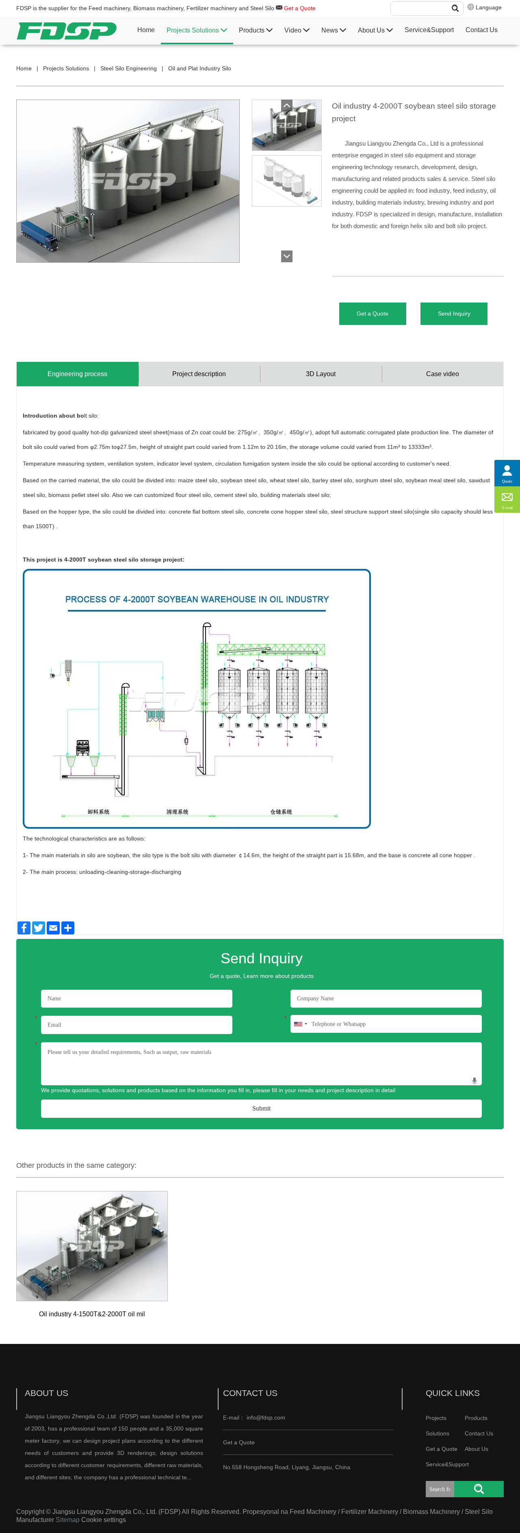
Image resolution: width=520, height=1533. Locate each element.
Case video (442, 373)
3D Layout (321, 373)
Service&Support (429, 29)
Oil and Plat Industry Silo (199, 68)
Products (252, 30)
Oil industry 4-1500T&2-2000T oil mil (92, 1314)
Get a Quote (300, 8)
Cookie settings (103, 1519)
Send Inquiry (454, 313)
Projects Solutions (194, 30)
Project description (199, 373)
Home (146, 29)
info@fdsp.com (266, 1417)
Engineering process (77, 373)
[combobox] (300, 1023)
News (330, 30)
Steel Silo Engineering (128, 68)
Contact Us (482, 29)
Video (293, 30)
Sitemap (68, 1519)
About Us (372, 30)
